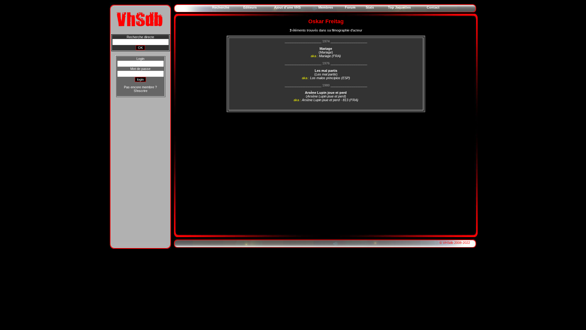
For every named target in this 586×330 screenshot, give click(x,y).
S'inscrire (140, 91)
